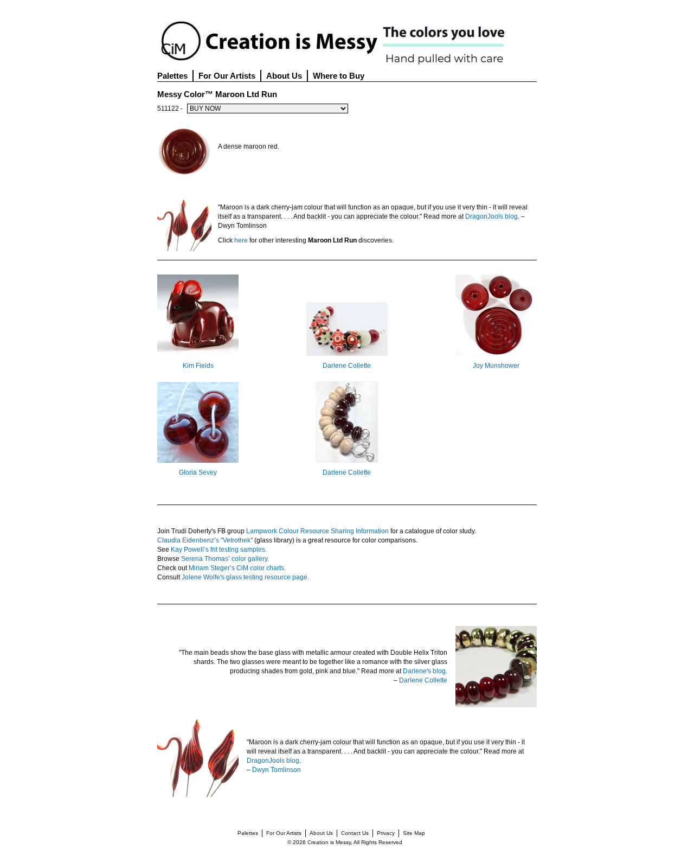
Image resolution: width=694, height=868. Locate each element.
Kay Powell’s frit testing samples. (219, 549)
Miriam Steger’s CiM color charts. (237, 568)
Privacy (386, 833)
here (241, 240)
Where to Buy (338, 75)
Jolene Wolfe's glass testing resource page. (245, 577)
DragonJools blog (491, 216)
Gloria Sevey (198, 472)
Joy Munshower (496, 365)
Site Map (414, 833)
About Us (284, 75)
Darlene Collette (347, 365)
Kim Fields (198, 365)
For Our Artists (226, 75)
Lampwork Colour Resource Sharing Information (317, 531)
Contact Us (355, 833)
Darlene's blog (424, 671)
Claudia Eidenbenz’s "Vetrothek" (205, 540)
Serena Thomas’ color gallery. (225, 559)
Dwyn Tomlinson (276, 770)
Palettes (172, 75)
